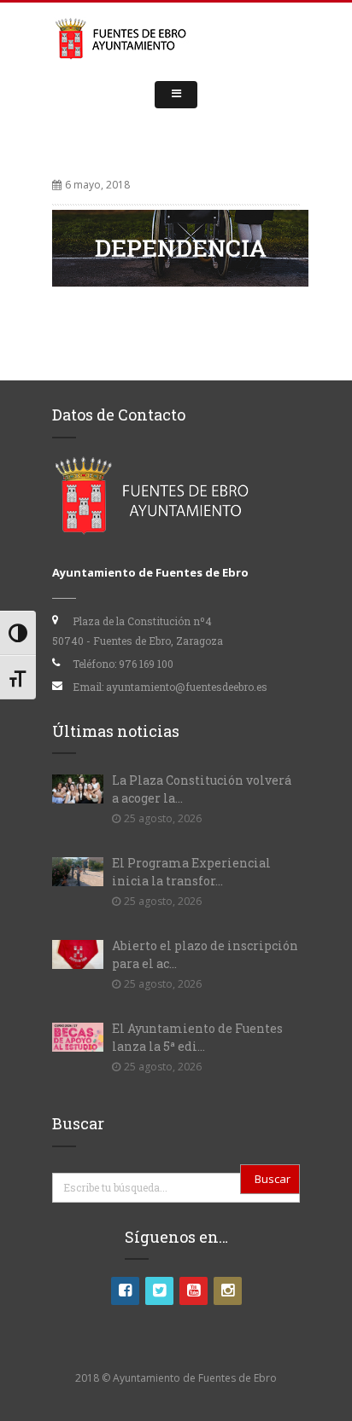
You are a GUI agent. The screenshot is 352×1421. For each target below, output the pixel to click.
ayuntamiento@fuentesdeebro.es (186, 686)
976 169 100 (146, 663)
